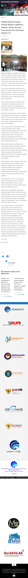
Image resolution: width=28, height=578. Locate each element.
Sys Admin (8, 296)
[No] (26, 572)
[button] (1, 466)
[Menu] (26, 2)
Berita (3, 17)
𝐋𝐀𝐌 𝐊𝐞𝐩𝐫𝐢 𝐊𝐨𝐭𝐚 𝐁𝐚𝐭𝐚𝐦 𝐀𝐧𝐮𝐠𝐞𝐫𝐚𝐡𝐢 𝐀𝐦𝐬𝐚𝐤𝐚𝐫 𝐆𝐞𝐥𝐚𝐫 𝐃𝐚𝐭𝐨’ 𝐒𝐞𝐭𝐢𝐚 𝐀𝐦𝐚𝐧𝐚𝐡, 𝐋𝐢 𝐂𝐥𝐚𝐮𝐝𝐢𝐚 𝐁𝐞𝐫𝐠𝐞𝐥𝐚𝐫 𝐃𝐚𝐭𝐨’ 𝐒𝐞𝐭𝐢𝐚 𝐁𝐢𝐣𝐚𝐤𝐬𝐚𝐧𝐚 (19, 284)
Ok (14, 575)
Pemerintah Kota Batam (10, 2)
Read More (4, 39)
